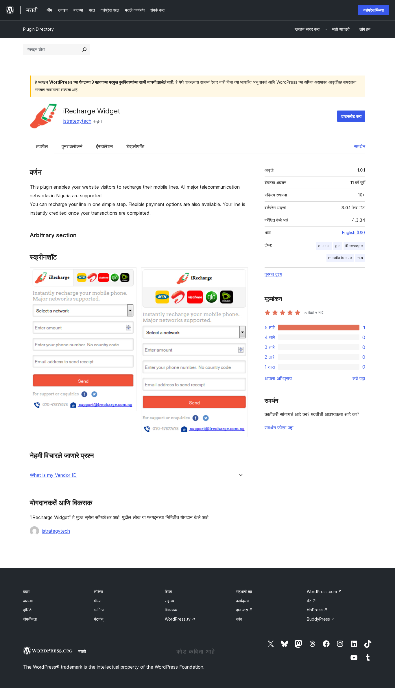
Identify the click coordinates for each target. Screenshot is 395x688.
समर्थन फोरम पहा (279, 428)
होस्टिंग (28, 609)
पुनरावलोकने (72, 146)
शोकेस (98, 591)
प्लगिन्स (99, 609)
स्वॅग (239, 619)
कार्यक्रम (242, 600)
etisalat (324, 246)
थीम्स (97, 600)
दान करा (244, 609)
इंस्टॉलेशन (104, 146)
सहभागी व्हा (244, 591)
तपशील (42, 146)
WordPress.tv (180, 619)
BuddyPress (321, 619)
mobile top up (340, 257)
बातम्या (28, 600)
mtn (360, 257)
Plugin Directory (38, 29)
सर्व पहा (358, 378)
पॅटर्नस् (98, 619)
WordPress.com (324, 591)
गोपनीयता (30, 619)
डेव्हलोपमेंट (135, 146)
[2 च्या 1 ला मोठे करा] (129, 275)
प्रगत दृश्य (273, 274)
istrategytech (77, 121)
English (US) (353, 232)
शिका (168, 591)
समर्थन (359, 146)
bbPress (317, 609)
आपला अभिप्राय (278, 378)
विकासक (171, 609)
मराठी (82, 651)
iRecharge (354, 246)
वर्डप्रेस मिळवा (373, 10)
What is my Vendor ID (53, 475)
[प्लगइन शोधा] (84, 49)
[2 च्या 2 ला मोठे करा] (240, 275)
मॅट (311, 600)
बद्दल (26, 591)
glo (338, 246)
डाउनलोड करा (351, 116)
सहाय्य (169, 600)
